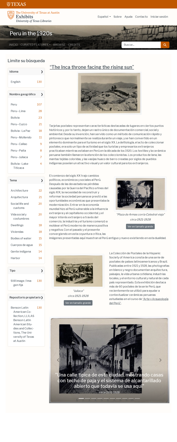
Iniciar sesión (159, 16)
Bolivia (15, 117)
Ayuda (128, 16)
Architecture (19, 190)
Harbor (15, 258)
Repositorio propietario (25, 297)
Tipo (12, 270)
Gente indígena (21, 251)
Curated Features (34, 44)
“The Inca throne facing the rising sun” (92, 67)
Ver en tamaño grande (141, 226)
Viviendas (17, 231)
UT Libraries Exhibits (33, 17)
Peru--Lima (18, 111)
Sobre (118, 16)
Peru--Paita (18, 150)
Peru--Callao (19, 144)
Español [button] (103, 16)
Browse (59, 44)
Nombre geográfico (23, 94)
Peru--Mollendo (21, 137)
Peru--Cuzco (19, 124)
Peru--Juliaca (19, 157)
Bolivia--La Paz (20, 130)
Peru (14, 104)
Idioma (14, 71)
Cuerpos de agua (22, 245)
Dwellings (17, 225)
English (15, 81)
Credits (74, 44)
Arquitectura (19, 197)
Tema (13, 180)
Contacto (141, 16)
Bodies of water (21, 238)
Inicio (13, 44)
